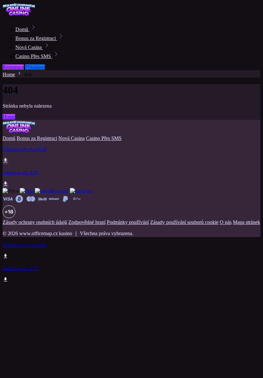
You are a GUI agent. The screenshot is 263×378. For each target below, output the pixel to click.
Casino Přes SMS (33, 56)
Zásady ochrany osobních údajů (35, 222)
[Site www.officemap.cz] (24, 15)
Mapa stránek (246, 222)
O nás (226, 222)
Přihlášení (35, 67)
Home (9, 74)
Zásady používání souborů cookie (184, 222)
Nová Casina (29, 47)
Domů (22, 29)
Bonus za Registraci (36, 38)
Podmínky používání (128, 222)
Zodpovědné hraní (87, 222)
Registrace (13, 67)
